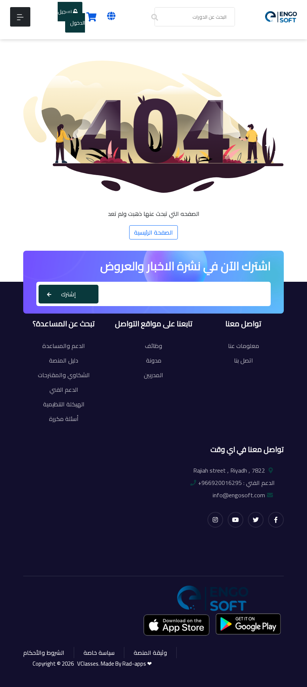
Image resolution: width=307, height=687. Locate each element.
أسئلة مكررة (64, 418)
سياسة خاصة (99, 652)
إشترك (68, 294)
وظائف (153, 345)
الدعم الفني (63, 389)
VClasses (86, 663)
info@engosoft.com (239, 495)
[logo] (281, 16)
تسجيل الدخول (71, 17)
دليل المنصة (63, 360)
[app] (177, 624)
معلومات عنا (243, 345)
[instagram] (215, 520)
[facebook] (276, 520)
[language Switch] (111, 16)
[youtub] (235, 520)
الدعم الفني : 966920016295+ (236, 482)
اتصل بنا (243, 360)
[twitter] (256, 520)
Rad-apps (134, 663)
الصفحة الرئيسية (153, 232)
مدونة (153, 360)
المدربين (153, 375)
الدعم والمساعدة (63, 345)
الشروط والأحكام (43, 652)
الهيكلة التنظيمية (64, 404)
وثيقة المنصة (150, 652)
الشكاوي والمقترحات (64, 375)
